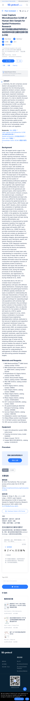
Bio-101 (19, 661)
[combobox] (15, 581)
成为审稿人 (4, 664)
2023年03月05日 (13, 49)
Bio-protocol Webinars (22, 671)
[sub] (13, 550)
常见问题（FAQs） (6, 666)
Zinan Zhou (8, 55)
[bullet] (16, 550)
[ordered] (18, 550)
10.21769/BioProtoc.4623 (10, 506)
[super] (10, 550)
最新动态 (4, 661)
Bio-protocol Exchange (22, 663)
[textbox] (15, 581)
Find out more (19, 699)
